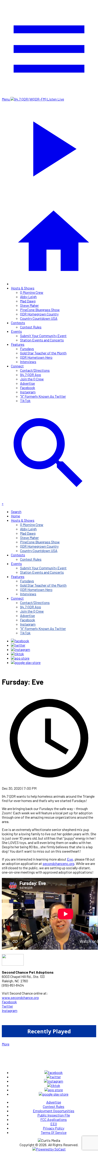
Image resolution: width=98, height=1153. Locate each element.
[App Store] (20, 658)
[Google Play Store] (26, 662)
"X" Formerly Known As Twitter (43, 396)
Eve (70, 859)
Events (16, 331)
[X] (18, 645)
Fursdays (27, 348)
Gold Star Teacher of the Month (43, 353)
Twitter (7, 1006)
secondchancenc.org (58, 863)
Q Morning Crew (31, 292)
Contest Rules (30, 327)
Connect (17, 366)
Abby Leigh (28, 296)
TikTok (25, 400)
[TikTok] (17, 654)
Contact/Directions (35, 370)
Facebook (27, 387)
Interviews (28, 361)
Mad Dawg (28, 301)
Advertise (27, 383)
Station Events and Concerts (42, 340)
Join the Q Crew (32, 379)
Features (17, 344)
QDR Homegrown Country (39, 314)
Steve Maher (29, 305)
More (5, 1044)
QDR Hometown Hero (36, 357)
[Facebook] (20, 641)
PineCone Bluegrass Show (40, 309)
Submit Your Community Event (43, 335)
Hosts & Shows (22, 288)
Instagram (28, 392)
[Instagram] (20, 649)
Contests (18, 322)
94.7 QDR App (30, 374)
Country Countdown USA (38, 318)
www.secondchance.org (20, 997)
